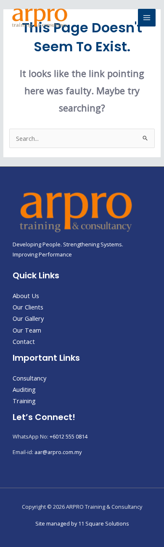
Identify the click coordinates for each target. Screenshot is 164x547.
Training (24, 400)
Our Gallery (28, 318)
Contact (24, 341)
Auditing (24, 389)
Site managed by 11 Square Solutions (82, 523)
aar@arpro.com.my (58, 452)
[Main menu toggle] (147, 17)
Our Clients (28, 307)
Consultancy (29, 378)
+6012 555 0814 (68, 436)
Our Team (27, 330)
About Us (26, 295)
